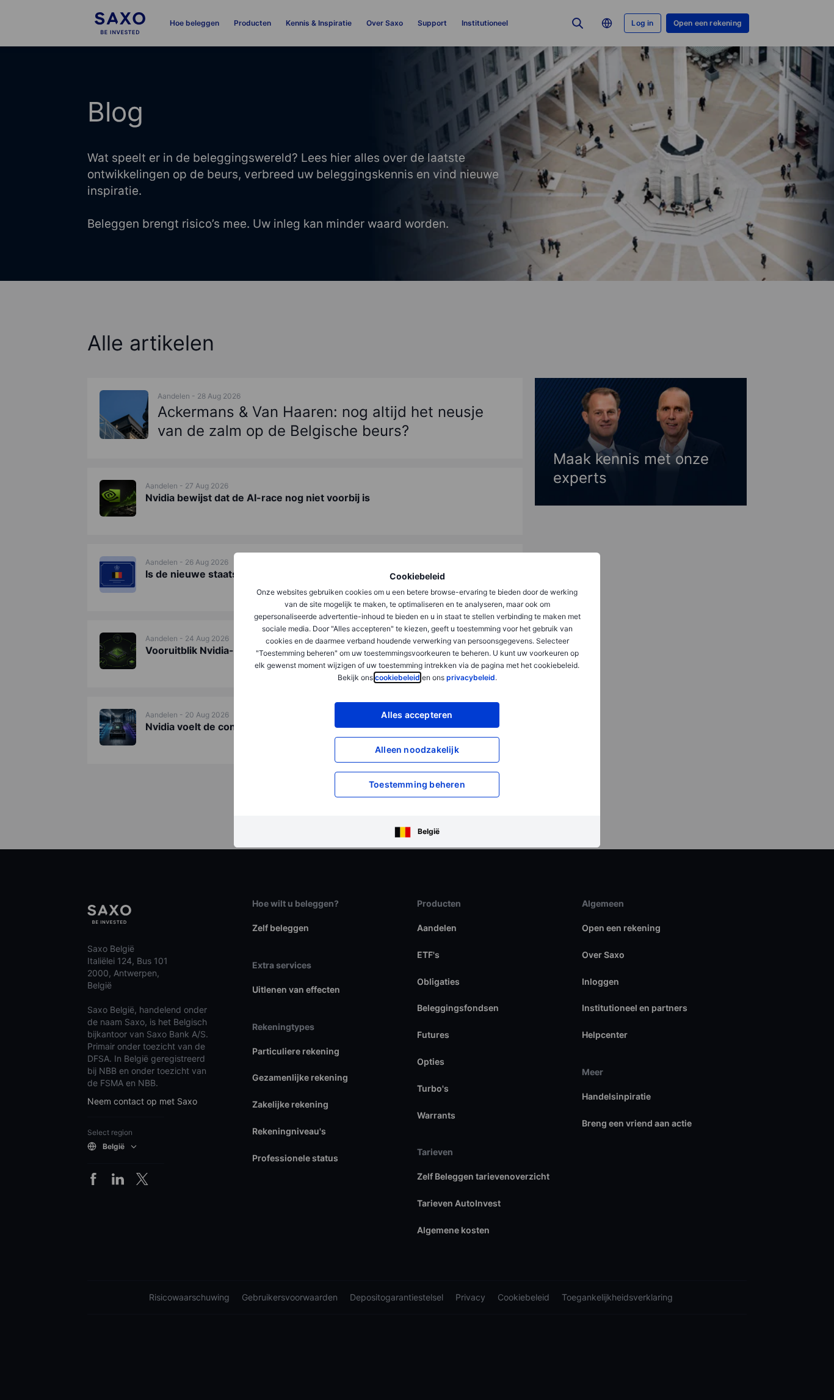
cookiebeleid (397, 677)
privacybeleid (470, 677)
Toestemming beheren (417, 784)
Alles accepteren (416, 714)
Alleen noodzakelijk (417, 749)
